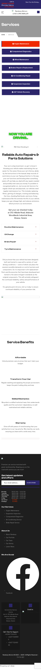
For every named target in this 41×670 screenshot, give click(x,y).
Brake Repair (10, 242)
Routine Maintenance (14, 227)
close (12, 666)
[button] (38, 12)
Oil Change (9, 234)
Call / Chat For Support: (10, 632)
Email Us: (30, 609)
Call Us (12, 1)
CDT (22, 657)
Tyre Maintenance (12, 249)
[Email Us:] (30, 605)
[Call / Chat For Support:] (10, 628)
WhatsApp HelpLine (7, 5)
